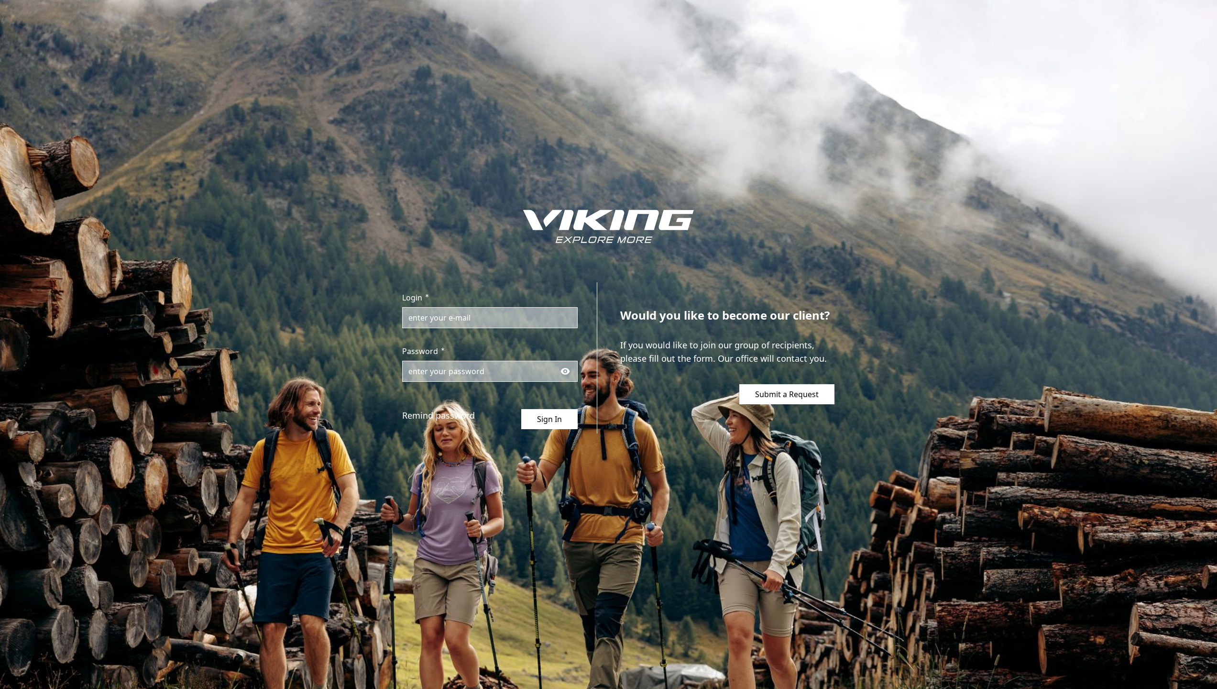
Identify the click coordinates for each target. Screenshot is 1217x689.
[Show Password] (565, 371)
